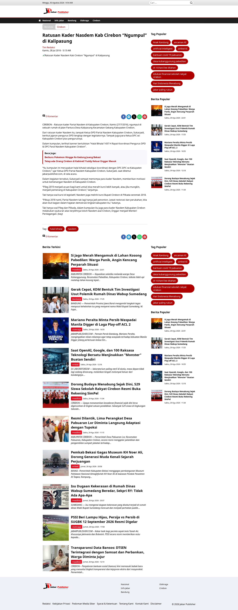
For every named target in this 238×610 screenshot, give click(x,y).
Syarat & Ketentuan (107, 603)
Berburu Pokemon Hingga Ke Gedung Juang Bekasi (73, 157)
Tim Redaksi (48, 47)
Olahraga (84, 20)
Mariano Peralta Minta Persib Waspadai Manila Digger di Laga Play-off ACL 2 (179, 145)
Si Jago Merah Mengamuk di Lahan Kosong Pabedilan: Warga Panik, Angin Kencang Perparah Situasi (179, 110)
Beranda (48, 26)
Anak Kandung (160, 42)
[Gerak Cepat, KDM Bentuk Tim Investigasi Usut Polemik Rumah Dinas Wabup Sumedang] (156, 129)
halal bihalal (56, 228)
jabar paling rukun (162, 89)
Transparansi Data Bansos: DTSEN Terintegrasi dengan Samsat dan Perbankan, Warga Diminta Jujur (107, 552)
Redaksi (46, 603)
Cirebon (96, 20)
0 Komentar (51, 116)
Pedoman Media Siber (83, 603)
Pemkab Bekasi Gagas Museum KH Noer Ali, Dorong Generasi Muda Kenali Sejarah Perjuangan (107, 457)
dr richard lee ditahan (164, 67)
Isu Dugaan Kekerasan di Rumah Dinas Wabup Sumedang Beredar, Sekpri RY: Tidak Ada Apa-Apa (107, 490)
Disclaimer (156, 603)
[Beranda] (40, 20)
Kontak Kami (142, 603)
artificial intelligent (163, 48)
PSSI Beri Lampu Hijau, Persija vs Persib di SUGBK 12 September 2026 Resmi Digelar (105, 519)
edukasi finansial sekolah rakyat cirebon (169, 75)
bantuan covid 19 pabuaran (167, 54)
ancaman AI (180, 42)
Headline (76, 269)
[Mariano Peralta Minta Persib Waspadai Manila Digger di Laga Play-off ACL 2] (156, 146)
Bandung (72, 20)
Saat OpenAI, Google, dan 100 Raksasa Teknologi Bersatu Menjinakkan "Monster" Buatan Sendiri (179, 163)
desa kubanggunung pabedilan (169, 61)
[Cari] (191, 3)
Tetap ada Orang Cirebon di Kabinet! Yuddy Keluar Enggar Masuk (80, 161)
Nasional (46, 20)
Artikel (75, 364)
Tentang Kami (126, 603)
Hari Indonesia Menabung (166, 83)
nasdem (72, 228)
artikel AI (182, 48)
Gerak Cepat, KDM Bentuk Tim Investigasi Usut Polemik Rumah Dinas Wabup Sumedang (179, 128)
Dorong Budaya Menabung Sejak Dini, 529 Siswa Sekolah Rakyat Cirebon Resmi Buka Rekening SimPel (179, 182)
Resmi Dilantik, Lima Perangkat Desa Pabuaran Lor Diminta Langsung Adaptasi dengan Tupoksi (105, 422)
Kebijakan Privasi (61, 603)
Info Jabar (59, 20)
